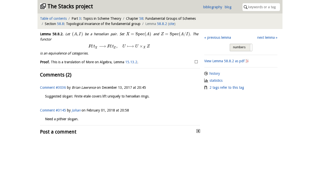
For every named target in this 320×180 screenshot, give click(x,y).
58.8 (60, 24)
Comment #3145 (53, 110)
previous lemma (219, 38)
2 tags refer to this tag (227, 88)
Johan (76, 110)
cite (171, 24)
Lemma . (52, 34)
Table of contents (53, 18)
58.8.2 (162, 24)
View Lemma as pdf (224, 61)
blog (228, 7)
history (215, 74)
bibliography (212, 7)
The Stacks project (70, 6)
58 (141, 18)
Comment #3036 (53, 88)
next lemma (266, 38)
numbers (239, 47)
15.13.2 (131, 62)
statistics (216, 80)
